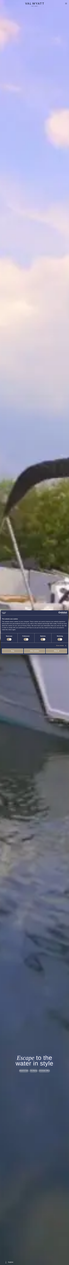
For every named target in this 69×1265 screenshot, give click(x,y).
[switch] (26, 639)
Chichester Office (44, 1070)
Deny (12, 651)
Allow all (56, 651)
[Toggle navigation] (66, 3)
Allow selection (34, 651)
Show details (60, 645)
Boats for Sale (24, 1070)
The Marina (33, 1070)
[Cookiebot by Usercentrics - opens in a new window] (59, 613)
